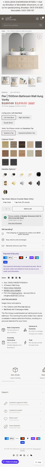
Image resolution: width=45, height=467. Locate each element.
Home (3, 31)
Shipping (11, 106)
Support (5, 392)
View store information (15, 223)
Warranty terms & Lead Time (16, 246)
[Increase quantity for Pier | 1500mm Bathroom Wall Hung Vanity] (9, 208)
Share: (4, 277)
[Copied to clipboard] (19, 277)
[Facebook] (14, 455)
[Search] (40, 25)
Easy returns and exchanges (16, 240)
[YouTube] (20, 455)
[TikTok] (27, 455)
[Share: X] (12, 277)
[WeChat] (31, 455)
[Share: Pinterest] (16, 277)
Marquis (5, 92)
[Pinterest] (24, 455)
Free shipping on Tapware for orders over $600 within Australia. (24, 233)
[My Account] (37, 19)
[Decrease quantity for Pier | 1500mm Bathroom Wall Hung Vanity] (3, 208)
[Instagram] (17, 455)
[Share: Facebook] (8, 277)
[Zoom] (39, 37)
